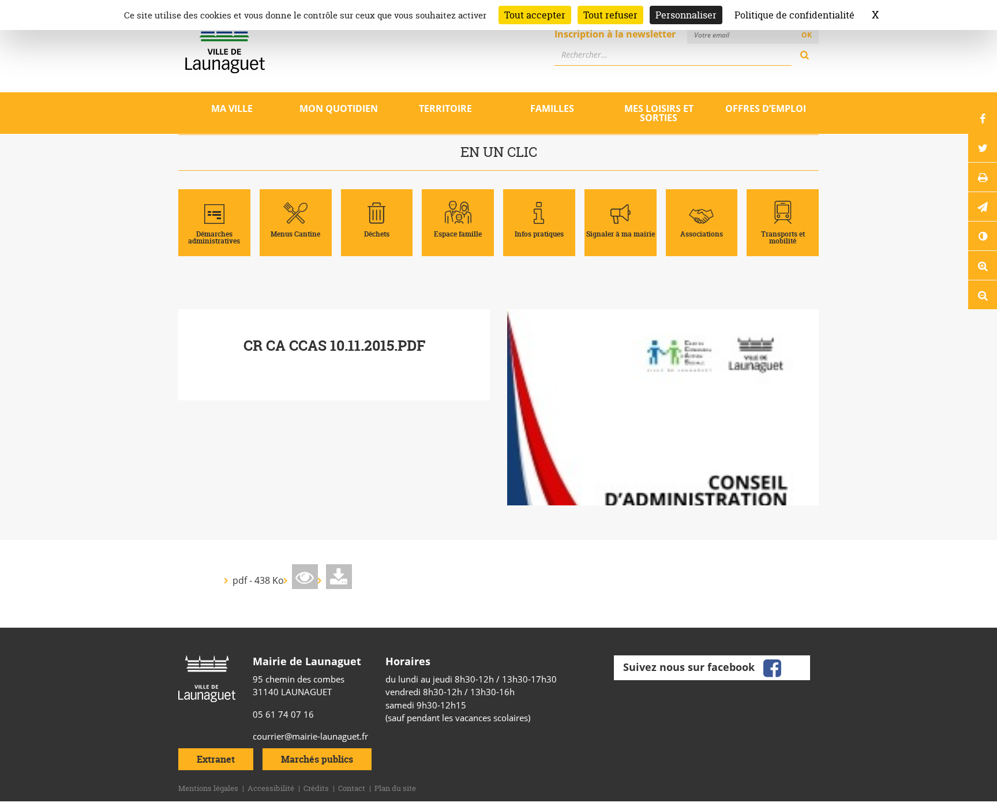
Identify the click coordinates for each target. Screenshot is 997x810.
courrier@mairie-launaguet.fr (310, 736)
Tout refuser (610, 15)
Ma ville (232, 108)
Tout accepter (534, 15)
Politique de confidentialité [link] (794, 15)
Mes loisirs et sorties (659, 113)
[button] (982, 206)
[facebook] (772, 666)
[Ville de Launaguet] (206, 678)
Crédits (316, 788)
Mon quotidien (338, 108)
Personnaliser (686, 15)
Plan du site (395, 788)
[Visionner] (305, 576)
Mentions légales (208, 788)
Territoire (445, 108)
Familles (552, 108)
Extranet (216, 759)
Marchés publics (317, 759)
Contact (351, 788)
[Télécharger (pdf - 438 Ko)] (339, 576)
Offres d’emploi (765, 108)
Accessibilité (271, 788)
